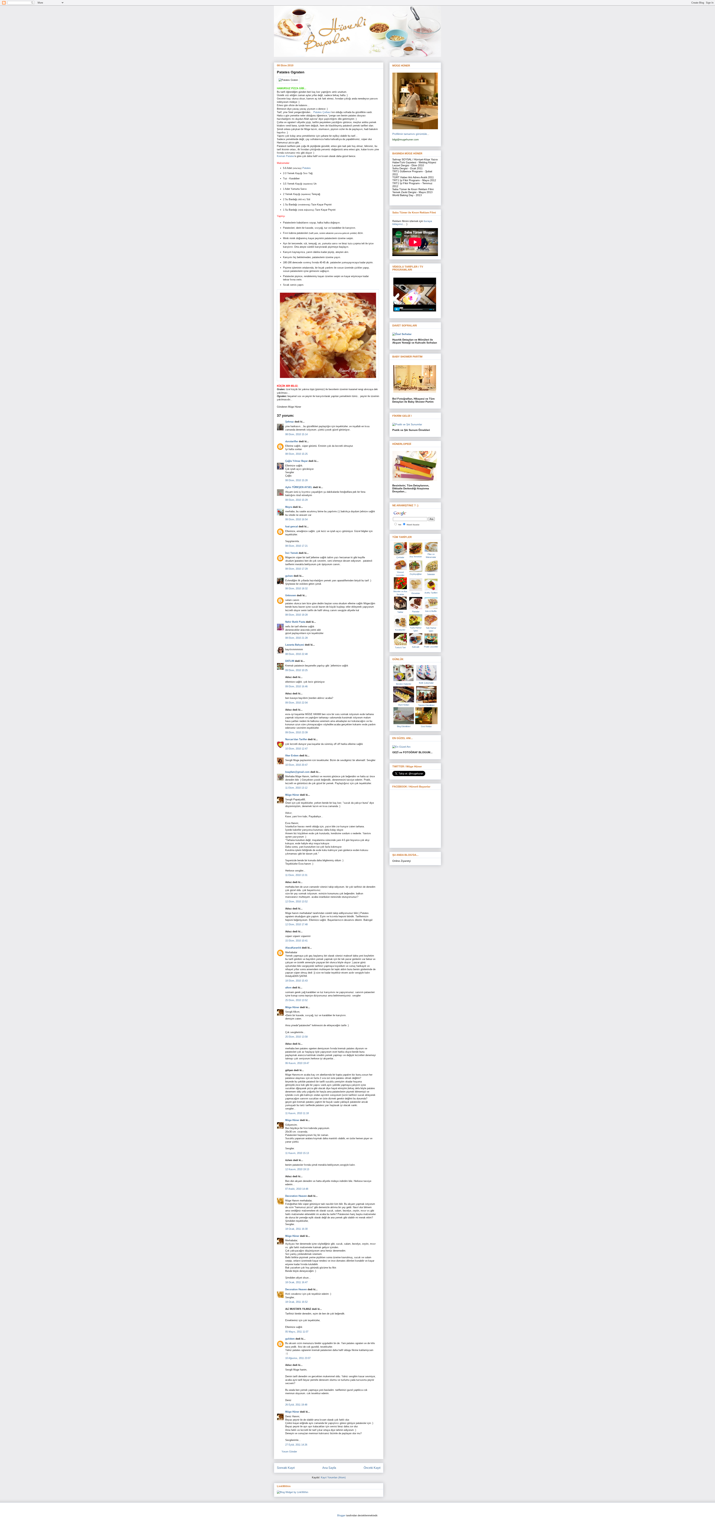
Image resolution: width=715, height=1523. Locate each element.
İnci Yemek (291, 553)
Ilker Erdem (292, 755)
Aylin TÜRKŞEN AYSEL (298, 487)
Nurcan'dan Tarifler (296, 739)
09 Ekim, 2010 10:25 (296, 670)
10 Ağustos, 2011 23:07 (298, 1358)
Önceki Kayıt (372, 1467)
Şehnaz (289, 421)
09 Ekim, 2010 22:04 (296, 702)
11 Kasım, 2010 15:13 (297, 1153)
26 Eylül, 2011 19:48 (296, 1404)
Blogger (341, 1515)
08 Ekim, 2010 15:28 (296, 480)
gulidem (290, 1338)
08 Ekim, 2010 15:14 (296, 434)
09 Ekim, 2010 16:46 (296, 686)
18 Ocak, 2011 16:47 (296, 1282)
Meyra (288, 507)
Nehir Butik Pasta (295, 621)
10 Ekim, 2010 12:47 (296, 748)
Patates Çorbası (322, 112)
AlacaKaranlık (293, 947)
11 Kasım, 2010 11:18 (297, 1113)
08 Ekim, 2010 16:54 (296, 519)
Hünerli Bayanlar (413, 525)
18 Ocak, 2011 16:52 (296, 1301)
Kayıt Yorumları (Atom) (333, 1477)
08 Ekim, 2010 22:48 (296, 654)
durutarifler (291, 441)
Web (399, 525)
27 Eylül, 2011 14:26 (296, 1444)
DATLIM (289, 661)
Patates (306, 168)
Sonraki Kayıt (286, 1467)
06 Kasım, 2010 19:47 (297, 1063)
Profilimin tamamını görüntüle (409, 133)
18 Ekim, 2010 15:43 (296, 980)
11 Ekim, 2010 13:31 (296, 875)
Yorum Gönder (289, 1451)
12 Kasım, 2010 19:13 (297, 1169)
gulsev (289, 575)
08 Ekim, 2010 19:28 (296, 614)
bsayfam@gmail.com (297, 772)
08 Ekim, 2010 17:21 (296, 545)
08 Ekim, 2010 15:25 (296, 453)
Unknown (290, 595)
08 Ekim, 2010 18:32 (296, 588)
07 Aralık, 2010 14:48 (296, 1188)
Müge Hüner (292, 794)
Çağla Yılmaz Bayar (296, 461)
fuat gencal (291, 526)
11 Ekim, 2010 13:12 (296, 787)
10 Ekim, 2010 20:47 (296, 764)
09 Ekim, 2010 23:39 (296, 732)
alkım (288, 987)
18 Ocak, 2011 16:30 (296, 1228)
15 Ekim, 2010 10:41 (296, 940)
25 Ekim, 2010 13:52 (296, 1000)
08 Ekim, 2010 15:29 (296, 499)
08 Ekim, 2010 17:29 (296, 568)
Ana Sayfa (329, 1467)
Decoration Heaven (296, 1196)
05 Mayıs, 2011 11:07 (296, 1331)
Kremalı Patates (285, 156)
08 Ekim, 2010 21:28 (296, 637)
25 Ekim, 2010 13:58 (296, 1036)
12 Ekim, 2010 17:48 (296, 924)
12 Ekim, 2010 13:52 (296, 901)
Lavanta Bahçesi (294, 644)
